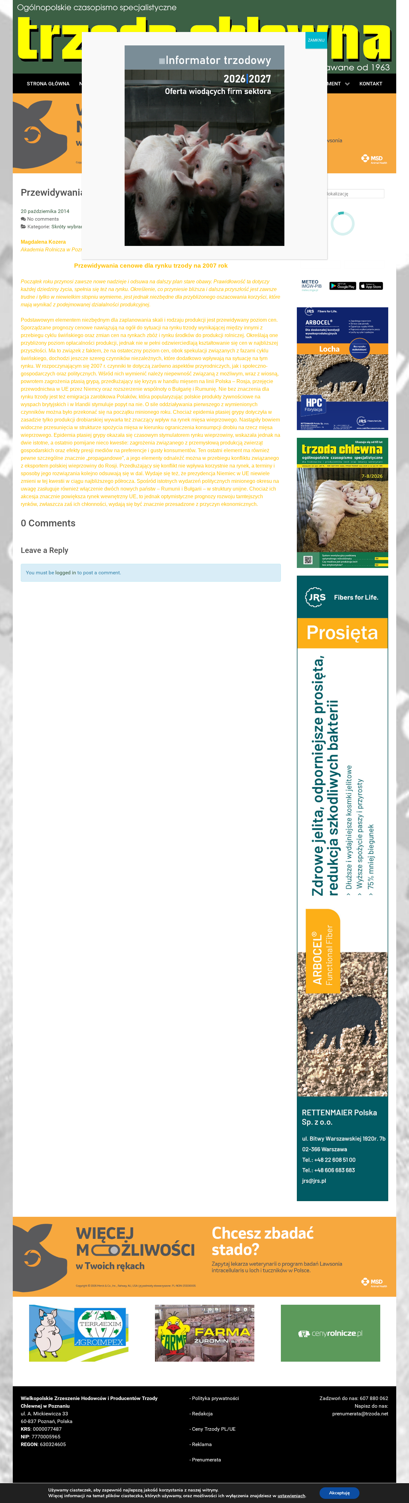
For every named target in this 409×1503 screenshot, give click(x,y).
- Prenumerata (205, 1460)
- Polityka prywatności (214, 1398)
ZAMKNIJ (316, 40)
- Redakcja (201, 1414)
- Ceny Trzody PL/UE (212, 1429)
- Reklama (200, 1444)
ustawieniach (291, 1496)
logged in (65, 573)
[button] (342, 368)
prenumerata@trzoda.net (360, 1414)
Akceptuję (339, 1493)
